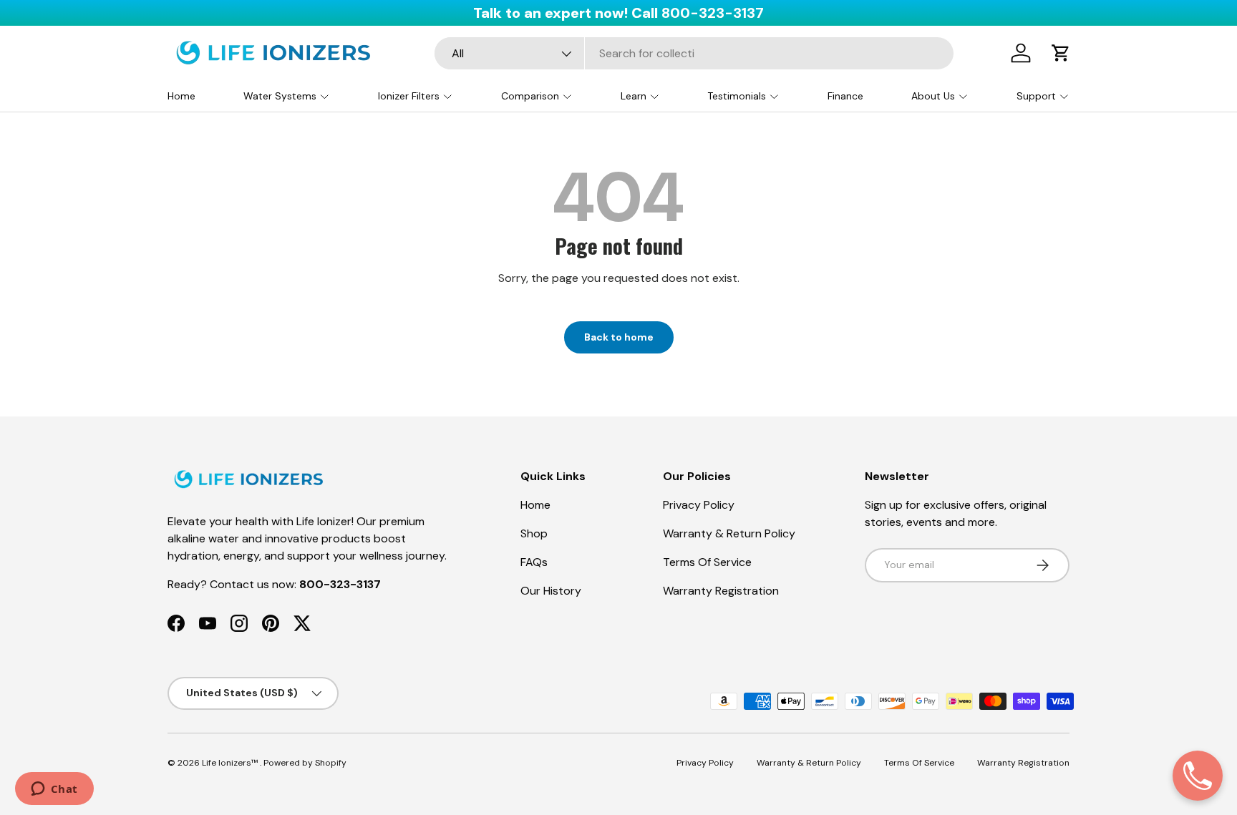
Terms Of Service (707, 562)
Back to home (619, 337)
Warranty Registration (721, 590)
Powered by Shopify (304, 762)
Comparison (530, 95)
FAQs (534, 562)
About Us (933, 95)
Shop (534, 533)
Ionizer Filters (409, 95)
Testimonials (736, 95)
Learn (633, 95)
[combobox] (694, 53)
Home (181, 95)
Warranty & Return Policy (729, 533)
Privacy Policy (698, 504)
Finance (845, 95)
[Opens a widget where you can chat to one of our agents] (54, 790)
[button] (1061, 53)
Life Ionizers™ (231, 762)
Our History (550, 590)
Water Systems (279, 95)
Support (1036, 95)
